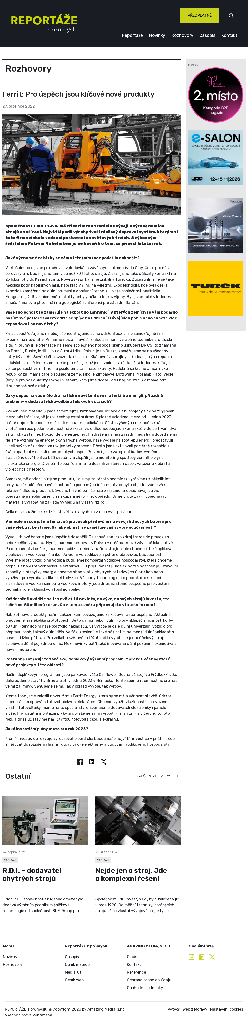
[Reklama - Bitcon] (215, 157)
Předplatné (200, 15)
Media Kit (73, 972)
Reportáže (132, 35)
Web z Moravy (195, 1009)
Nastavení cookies (226, 1009)
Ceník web (74, 980)
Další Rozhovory (153, 776)
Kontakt (229, 35)
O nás (132, 956)
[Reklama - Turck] (215, 288)
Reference (136, 972)
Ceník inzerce (77, 964)
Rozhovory (182, 35)
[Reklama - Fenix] (215, 95)
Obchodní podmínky (145, 987)
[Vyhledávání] (231, 15)
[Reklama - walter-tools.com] (215, 225)
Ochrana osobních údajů (149, 980)
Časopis (207, 35)
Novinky (157, 35)
